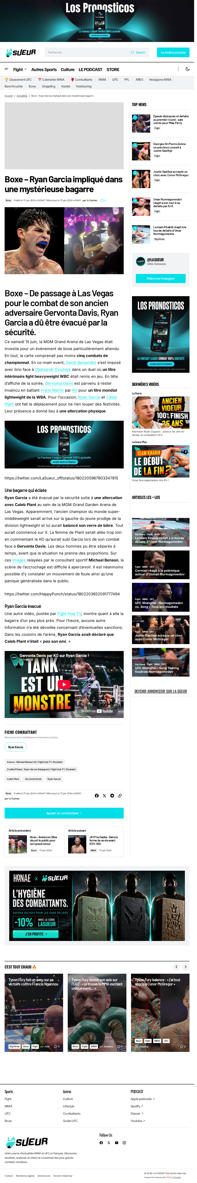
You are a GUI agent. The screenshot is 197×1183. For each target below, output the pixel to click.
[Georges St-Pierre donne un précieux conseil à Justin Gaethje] (141, 151)
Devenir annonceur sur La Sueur (160, 691)
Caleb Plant (13, 778)
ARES (139, 79)
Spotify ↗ (137, 1106)
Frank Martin (52, 390)
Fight (157, 128)
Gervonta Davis (59, 383)
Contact (9, 1175)
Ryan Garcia (89, 397)
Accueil (9, 95)
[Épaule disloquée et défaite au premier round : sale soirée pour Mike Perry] (141, 123)
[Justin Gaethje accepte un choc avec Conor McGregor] (141, 179)
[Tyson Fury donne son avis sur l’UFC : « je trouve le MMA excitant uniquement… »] (97, 1013)
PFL (126, 79)
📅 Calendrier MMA (51, 79)
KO (74, 390)
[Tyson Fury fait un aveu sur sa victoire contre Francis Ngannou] (34, 1013)
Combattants (71, 1113)
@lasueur (155, 259)
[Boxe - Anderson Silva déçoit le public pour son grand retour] (34, 841)
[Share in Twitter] (104, 796)
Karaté (65, 86)
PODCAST (137, 1091)
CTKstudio (177, 1177)
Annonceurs (44, 1175)
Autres (67, 1091)
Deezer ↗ (137, 1113)
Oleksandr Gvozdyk (53, 369)
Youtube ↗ (138, 1121)
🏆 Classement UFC (18, 79)
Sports (9, 1091)
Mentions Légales (25, 1175)
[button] (6, 69)
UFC (115, 79)
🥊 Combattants (82, 79)
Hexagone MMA (160, 79)
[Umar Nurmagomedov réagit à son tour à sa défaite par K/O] (141, 207)
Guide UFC (70, 1121)
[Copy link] (120, 796)
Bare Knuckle (14, 86)
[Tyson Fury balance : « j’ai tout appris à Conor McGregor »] (160, 1013)
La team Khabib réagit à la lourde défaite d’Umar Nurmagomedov (169, 230)
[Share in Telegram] (112, 796)
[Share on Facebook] (97, 796)
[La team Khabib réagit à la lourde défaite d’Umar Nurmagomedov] (141, 234)
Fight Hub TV (69, 613)
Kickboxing (84, 86)
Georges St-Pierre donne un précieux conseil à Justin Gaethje (169, 147)
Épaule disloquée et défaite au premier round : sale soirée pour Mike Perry (171, 119)
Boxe (32, 86)
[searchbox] (87, 52)
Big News (159, 239)
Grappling (48, 86)
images (19, 560)
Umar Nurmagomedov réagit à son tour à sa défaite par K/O (167, 203)
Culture (68, 1099)
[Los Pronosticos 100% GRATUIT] (97, 21)
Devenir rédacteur (63, 1175)
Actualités (22, 95)
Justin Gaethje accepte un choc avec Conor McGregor (171, 173)
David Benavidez (81, 362)
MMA (102, 79)
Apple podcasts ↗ (143, 1099)
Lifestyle (68, 1106)
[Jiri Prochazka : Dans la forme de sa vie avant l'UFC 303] (94, 841)
